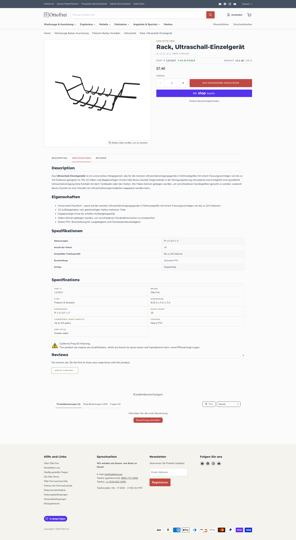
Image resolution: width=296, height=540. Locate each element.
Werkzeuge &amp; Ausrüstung (71, 33)
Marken (168, 24)
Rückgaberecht (52, 503)
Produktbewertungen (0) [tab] (68, 404)
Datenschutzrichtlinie (55, 490)
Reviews (101, 158)
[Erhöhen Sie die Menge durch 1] (183, 83)
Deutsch (246, 4)
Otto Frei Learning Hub (56, 481)
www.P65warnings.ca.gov (185, 347)
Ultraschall (130, 33)
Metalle (104, 24)
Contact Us (49, 3)
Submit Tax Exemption (120, 3)
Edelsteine (121, 24)
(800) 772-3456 (129, 478)
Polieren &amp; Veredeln (106, 33)
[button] (235, 15)
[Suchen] (210, 14)
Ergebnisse (86, 24)
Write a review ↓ (65, 370)
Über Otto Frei (51, 463)
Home (47, 33)
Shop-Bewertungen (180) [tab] (95, 404)
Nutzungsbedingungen (56, 494)
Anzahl (160, 76)
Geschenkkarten (242, 24)
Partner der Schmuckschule (58, 485)
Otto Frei (168, 41)
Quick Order (139, 3)
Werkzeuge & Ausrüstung (59, 24)
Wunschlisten (221, 24)
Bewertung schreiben (148, 420)
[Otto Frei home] (55, 14)
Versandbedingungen (55, 499)
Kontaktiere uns (52, 467)
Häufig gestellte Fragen (56, 472)
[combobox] (138, 14)
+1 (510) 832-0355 (116, 481)
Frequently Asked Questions (94, 3)
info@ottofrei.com (114, 474)
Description (59, 158)
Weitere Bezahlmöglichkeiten (204, 101)
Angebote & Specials (145, 24)
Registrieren (160, 482)
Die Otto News (51, 476)
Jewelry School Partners (67, 3)
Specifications (81, 158)
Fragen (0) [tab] (115, 404)
